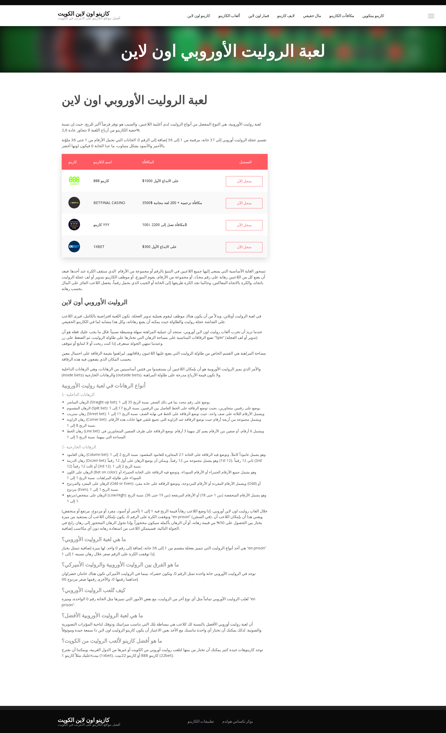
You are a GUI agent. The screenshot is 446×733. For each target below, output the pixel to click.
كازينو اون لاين (198, 16)
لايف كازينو (286, 16)
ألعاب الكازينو (229, 16)
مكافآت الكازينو (341, 16)
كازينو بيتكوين (373, 16)
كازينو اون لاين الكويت (83, 14)
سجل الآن (244, 181)
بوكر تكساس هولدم (237, 721)
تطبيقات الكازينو (201, 721)
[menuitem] (198, 15)
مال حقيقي (312, 16)
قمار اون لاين (258, 16)
